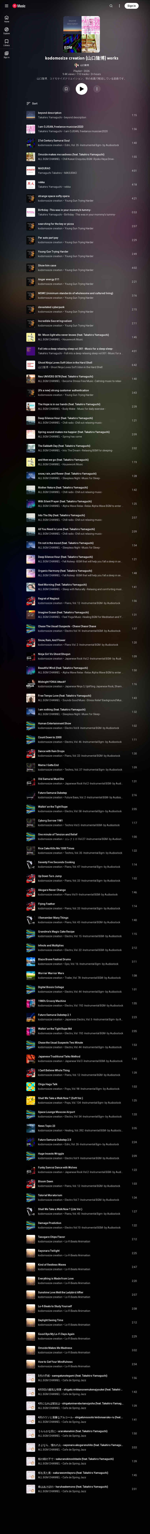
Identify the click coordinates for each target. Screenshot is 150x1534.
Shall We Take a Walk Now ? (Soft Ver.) (60, 1098)
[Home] (18, 6)
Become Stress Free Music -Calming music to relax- (92, 381)
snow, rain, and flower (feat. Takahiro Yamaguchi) (67, 473)
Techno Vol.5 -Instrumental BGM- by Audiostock (92, 825)
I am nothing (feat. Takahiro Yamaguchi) (62, 709)
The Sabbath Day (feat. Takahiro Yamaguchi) (64, 445)
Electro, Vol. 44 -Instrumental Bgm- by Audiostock (93, 991)
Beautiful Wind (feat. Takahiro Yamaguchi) (63, 667)
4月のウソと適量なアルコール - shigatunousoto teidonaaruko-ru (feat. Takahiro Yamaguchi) (80, 1417)
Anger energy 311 (48, 279)
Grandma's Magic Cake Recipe (56, 931)
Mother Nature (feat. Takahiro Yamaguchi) (63, 487)
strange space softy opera (54, 196)
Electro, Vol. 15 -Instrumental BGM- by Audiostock (93, 936)
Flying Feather (46, 903)
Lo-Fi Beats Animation (77, 1241)
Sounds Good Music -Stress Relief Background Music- (93, 700)
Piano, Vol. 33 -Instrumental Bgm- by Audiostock (92, 880)
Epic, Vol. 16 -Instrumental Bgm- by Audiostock (91, 963)
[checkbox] (134, 115)
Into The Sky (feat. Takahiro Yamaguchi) (61, 515)
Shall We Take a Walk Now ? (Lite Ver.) (60, 1209)
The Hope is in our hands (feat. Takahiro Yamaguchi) (69, 404)
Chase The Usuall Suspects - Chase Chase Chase (67, 626)
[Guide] (6, 6)
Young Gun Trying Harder (79, 200)
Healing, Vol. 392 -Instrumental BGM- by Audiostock (94, 1130)
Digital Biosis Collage (51, 987)
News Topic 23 (46, 1125)
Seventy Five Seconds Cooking (56, 862)
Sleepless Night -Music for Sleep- (82, 478)
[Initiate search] (111, 6)
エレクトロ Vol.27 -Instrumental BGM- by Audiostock (94, 839)
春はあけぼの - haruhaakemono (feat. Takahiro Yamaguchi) (73, 1486)
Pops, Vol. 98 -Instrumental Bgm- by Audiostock (92, 1088)
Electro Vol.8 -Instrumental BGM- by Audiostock (92, 728)
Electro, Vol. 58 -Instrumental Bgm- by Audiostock (93, 811)
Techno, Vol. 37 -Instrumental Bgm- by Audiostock (93, 769)
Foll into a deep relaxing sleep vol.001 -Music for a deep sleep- (75, 348)
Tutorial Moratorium (50, 1195)
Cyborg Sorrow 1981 (50, 820)
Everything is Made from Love (56, 1278)
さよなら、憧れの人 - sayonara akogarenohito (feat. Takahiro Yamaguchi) (80, 1445)
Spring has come (72, 436)
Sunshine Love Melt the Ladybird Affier (60, 1292)
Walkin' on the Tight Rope (53, 806)
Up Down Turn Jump (50, 876)
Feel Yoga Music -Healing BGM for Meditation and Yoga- (93, 617)
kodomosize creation (50, 145)
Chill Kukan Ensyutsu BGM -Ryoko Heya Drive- (89, 159)
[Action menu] (97, 89)
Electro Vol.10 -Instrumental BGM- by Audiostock (93, 1227)
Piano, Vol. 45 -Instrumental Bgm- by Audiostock (92, 1213)
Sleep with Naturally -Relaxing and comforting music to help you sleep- (93, 589)
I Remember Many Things (53, 917)
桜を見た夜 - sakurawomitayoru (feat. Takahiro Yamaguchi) (73, 1472)
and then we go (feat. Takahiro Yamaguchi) (63, 459)
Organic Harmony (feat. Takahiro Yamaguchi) (65, 570)
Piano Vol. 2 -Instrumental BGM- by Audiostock (91, 644)
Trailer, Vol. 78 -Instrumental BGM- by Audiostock (93, 977)
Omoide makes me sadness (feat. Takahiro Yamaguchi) (71, 154)
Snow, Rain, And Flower (51, 640)
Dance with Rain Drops (51, 751)
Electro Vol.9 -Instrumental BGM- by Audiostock (92, 1158)
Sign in (132, 5)
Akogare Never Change (52, 890)
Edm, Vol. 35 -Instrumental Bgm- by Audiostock (92, 145)
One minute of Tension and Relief (57, 834)
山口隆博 (43, 367)
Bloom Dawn (45, 1181)
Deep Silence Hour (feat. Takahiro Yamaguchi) (65, 418)
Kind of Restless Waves (52, 1264)
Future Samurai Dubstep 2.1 (54, 1014)
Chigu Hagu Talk (47, 1084)
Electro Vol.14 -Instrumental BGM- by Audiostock (93, 630)
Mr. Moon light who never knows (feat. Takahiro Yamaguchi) (73, 334)
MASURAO (44, 168)
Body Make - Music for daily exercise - (84, 408)
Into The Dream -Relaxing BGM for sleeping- (88, 450)
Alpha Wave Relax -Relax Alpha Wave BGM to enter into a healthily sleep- (93, 506)
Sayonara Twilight (48, 1250)
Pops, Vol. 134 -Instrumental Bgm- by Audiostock (93, 1102)
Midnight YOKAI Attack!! (52, 681)
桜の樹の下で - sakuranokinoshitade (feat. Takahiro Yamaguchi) (76, 1458)
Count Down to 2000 (49, 737)
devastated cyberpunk (51, 307)
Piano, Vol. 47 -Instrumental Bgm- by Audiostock (92, 866)
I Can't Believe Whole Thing (54, 1070)
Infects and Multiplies (51, 945)
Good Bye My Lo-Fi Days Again (56, 1334)
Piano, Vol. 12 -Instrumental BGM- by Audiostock (92, 603)
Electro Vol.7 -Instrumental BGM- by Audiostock (92, 1199)
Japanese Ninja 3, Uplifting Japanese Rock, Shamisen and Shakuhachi (94, 686)
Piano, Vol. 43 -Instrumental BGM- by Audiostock (92, 922)
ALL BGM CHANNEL (49, 159)
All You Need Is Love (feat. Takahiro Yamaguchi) (66, 529)
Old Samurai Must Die (51, 778)
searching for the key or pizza (56, 223)
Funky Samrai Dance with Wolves (57, 1167)
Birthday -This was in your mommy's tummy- (64, 210)
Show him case (47, 265)
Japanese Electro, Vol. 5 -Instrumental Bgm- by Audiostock (94, 1019)
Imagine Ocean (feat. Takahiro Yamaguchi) (63, 612)
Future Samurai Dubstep (52, 792)
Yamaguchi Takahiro (50, 172)
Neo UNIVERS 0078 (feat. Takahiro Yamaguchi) (65, 376)
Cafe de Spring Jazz (74, 1380)
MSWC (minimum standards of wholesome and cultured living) (75, 293)
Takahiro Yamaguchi (50, 117)
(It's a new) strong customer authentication (63, 390)
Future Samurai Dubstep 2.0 (54, 1139)
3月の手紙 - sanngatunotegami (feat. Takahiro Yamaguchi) (72, 1375)
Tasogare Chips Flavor (51, 1236)
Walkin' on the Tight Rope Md (55, 1028)
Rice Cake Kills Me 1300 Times (56, 848)
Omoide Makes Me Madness (55, 1347)
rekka (41, 182)
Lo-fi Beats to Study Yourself (55, 1306)
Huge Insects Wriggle (51, 1153)
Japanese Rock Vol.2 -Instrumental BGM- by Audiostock (94, 658)
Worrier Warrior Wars (51, 973)
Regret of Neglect (48, 598)
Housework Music (73, 339)
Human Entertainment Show (54, 723)
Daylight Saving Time (50, 1320)
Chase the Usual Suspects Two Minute (60, 1042)
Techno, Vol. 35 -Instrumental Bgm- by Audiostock (93, 852)
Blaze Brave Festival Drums (54, 959)
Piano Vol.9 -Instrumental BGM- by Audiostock (91, 894)
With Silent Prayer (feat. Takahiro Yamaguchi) (65, 501)
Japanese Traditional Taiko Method (59, 1056)
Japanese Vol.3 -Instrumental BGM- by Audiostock (94, 1061)
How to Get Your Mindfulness (55, 1361)
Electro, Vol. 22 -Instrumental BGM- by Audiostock (93, 950)
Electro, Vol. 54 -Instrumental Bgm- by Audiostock (93, 1116)
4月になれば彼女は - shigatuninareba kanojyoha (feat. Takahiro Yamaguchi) (80, 1403)
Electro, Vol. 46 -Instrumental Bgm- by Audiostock (93, 741)
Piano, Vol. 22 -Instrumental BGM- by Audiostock (92, 755)
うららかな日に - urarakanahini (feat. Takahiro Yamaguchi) (73, 1431)
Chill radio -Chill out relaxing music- (82, 422)
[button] (81, 65)
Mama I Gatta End (48, 765)
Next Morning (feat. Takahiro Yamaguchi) (62, 584)
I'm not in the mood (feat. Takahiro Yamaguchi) (66, 543)
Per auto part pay (48, 237)
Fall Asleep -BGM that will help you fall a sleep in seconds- (93, 561)
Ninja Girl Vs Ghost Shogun (54, 654)
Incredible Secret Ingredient (55, 321)
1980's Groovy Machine (52, 1001)
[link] (6, 19)
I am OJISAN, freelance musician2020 (60, 126)
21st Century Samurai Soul (54, 140)
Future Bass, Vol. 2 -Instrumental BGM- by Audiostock (94, 797)
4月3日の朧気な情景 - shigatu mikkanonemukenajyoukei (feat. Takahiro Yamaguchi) (80, 1389)
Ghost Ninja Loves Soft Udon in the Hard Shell (65, 362)
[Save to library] (66, 89)
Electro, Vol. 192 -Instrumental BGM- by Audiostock (94, 1005)
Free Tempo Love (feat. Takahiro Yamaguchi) (64, 695)
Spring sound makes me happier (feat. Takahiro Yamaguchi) (74, 432)
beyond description (49, 112)
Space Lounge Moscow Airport (56, 1112)
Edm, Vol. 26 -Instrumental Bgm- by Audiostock (92, 1144)
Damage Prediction (49, 1223)
